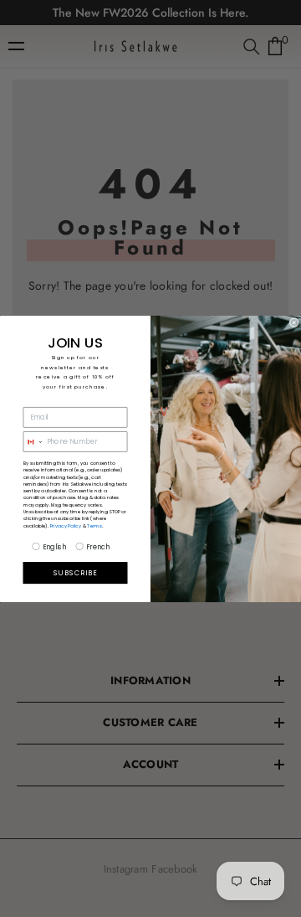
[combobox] (33, 441)
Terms (94, 525)
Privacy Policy (66, 525)
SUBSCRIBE (75, 573)
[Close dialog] (294, 322)
